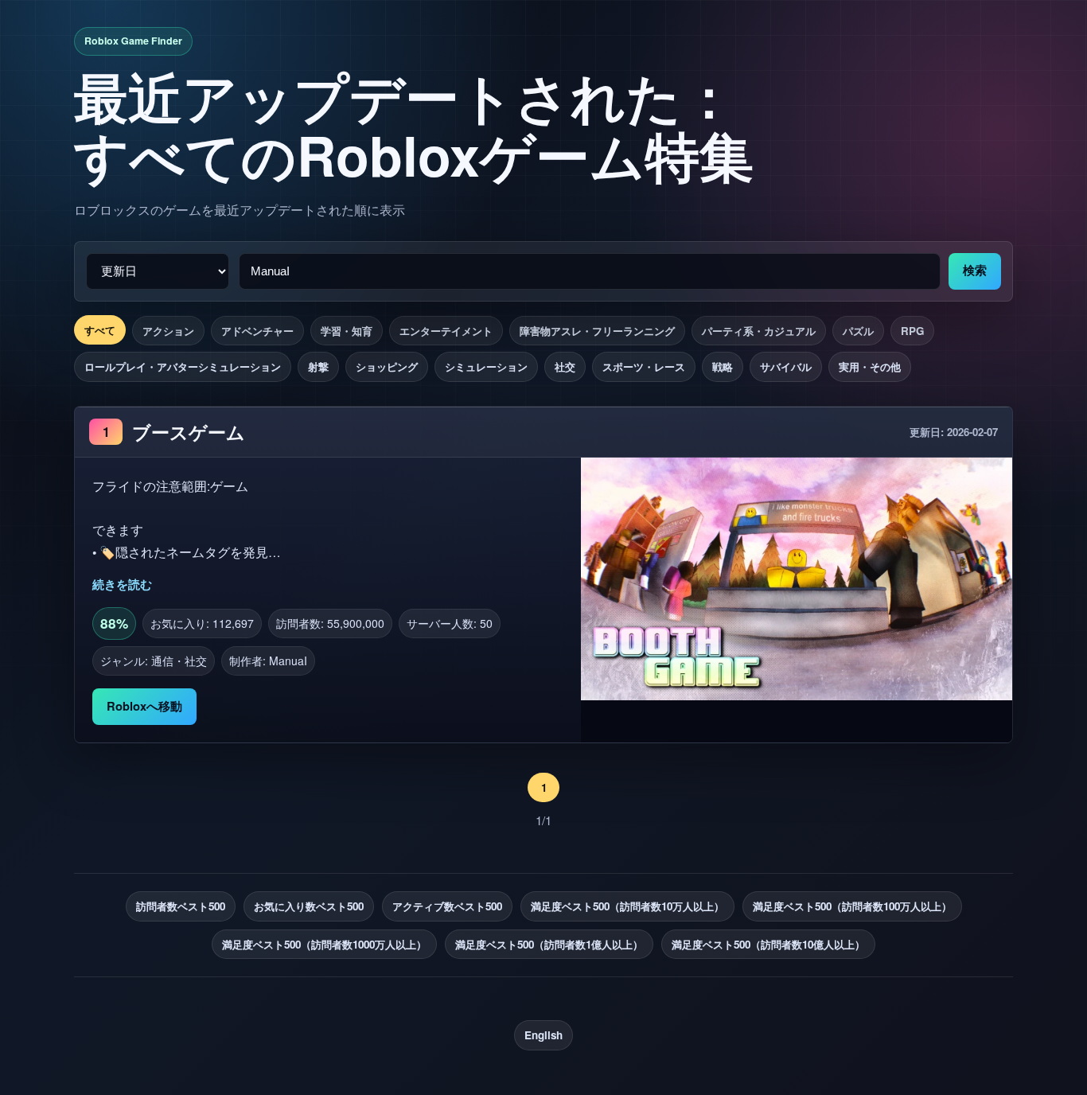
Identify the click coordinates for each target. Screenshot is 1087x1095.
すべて (99, 329)
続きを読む (122, 584)
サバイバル (786, 366)
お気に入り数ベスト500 (309, 906)
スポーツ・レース (643, 366)
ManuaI (288, 660)
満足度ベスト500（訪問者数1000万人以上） (324, 944)
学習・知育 (346, 330)
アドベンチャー (257, 330)
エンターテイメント (446, 330)
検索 (975, 270)
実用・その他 (870, 366)
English (543, 1034)
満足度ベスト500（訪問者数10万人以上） (627, 906)
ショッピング (387, 366)
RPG (912, 330)
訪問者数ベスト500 (180, 906)
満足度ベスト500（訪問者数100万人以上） (852, 906)
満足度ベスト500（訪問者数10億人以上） (768, 944)
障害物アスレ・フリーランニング (597, 330)
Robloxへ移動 (144, 706)
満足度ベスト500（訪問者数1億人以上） (549, 944)
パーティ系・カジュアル (759, 330)
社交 (565, 366)
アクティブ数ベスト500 (447, 906)
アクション (168, 330)
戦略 (722, 366)
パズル (858, 330)
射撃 (318, 366)
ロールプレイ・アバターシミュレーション (182, 366)
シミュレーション (486, 366)
